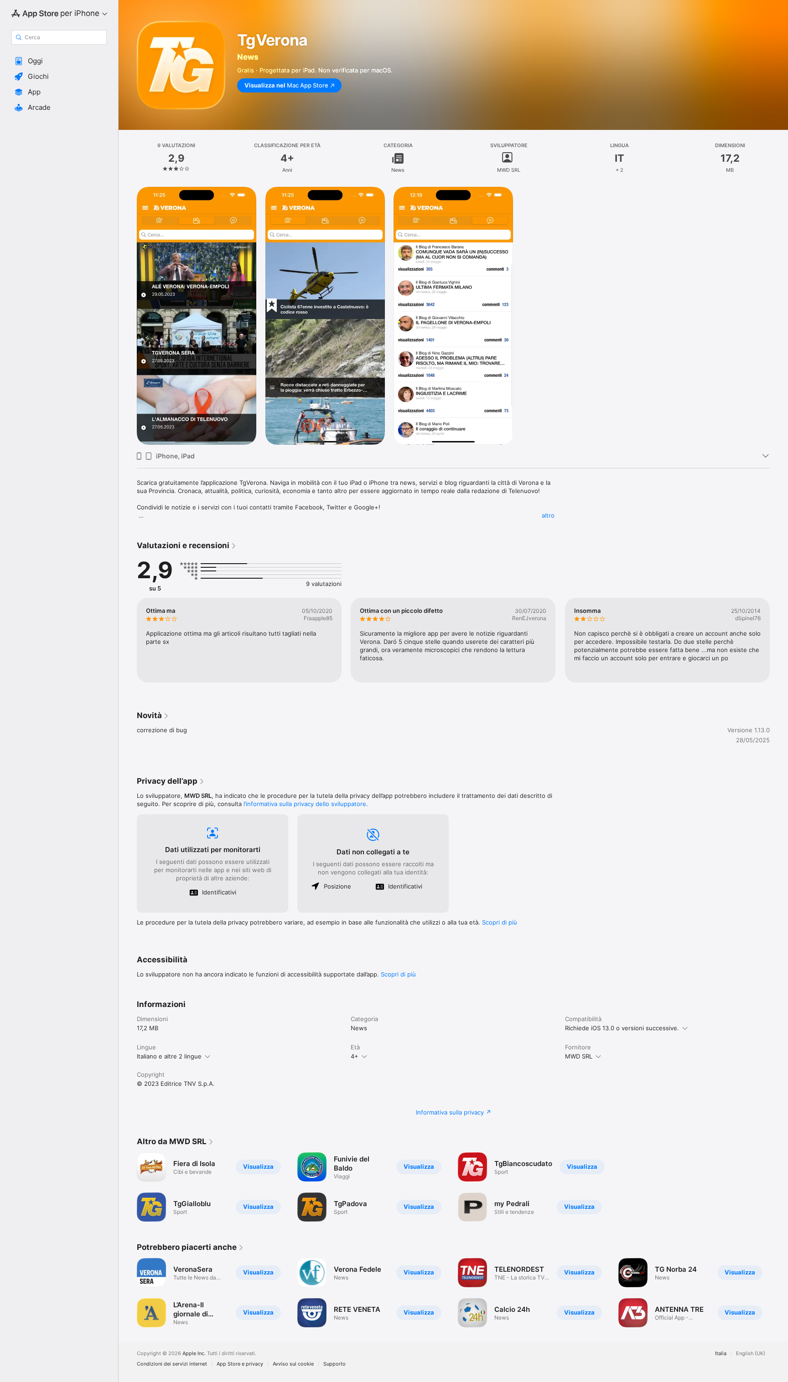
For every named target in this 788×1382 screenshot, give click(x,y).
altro (548, 515)
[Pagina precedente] (127, 640)
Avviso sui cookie (293, 1364)
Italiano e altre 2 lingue (169, 1056)
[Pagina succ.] (778, 640)
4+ (354, 1056)
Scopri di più (499, 922)
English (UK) (750, 1353)
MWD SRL (578, 1056)
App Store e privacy (240, 1364)
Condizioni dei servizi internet (172, 1364)
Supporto (334, 1364)
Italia (720, 1353)
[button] (59, 61)
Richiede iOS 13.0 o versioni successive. (622, 1028)
